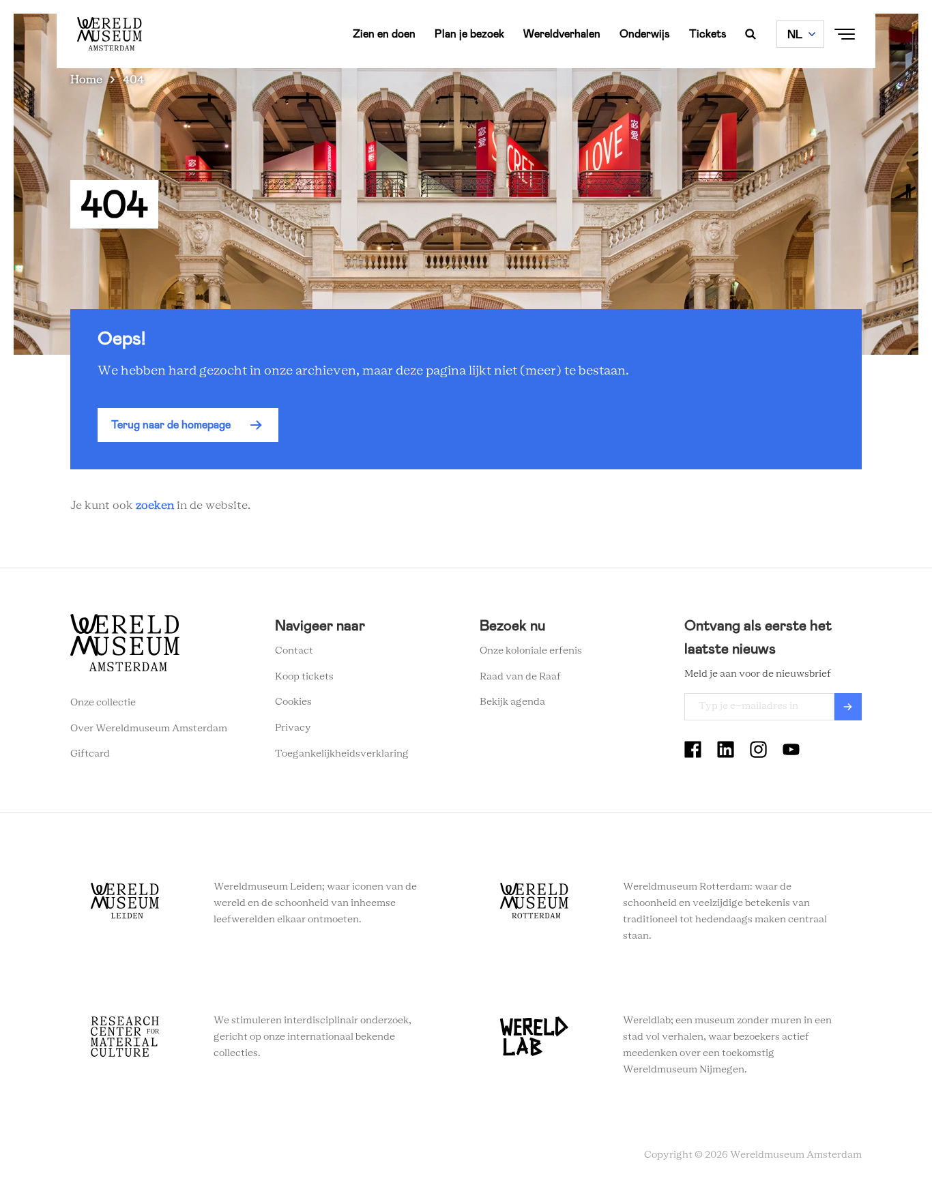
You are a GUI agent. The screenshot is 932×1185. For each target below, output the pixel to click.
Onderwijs (645, 34)
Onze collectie (103, 702)
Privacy (293, 728)
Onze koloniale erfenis (531, 651)
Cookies (293, 702)
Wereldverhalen (561, 34)
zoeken (155, 505)
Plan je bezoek (469, 34)
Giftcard (90, 754)
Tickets (708, 34)
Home (86, 79)
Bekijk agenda (512, 702)
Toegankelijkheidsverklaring (342, 754)
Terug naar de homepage (171, 425)
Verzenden (848, 706)
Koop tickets (304, 677)
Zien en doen (384, 34)
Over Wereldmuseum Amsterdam (148, 728)
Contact (294, 651)
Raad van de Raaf (520, 677)
